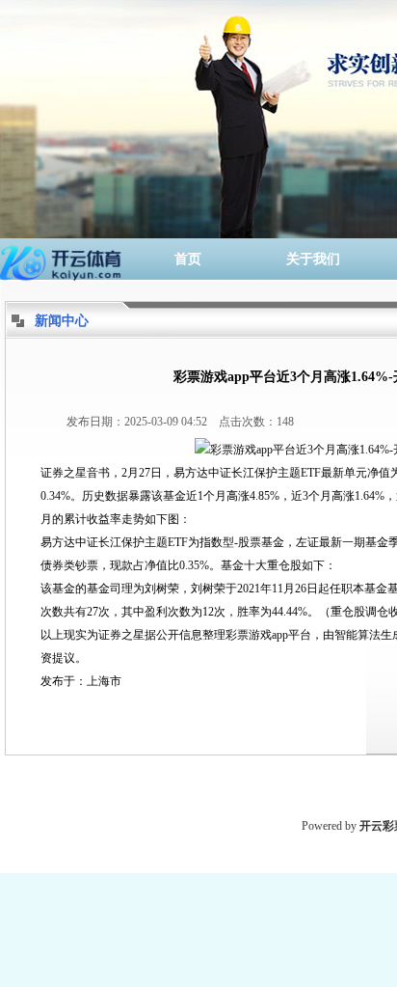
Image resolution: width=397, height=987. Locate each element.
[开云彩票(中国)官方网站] (62, 259)
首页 (187, 259)
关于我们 (313, 259)
